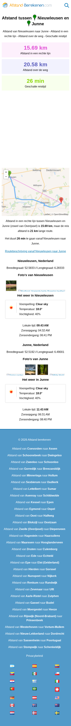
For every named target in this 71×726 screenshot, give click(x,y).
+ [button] (6, 172)
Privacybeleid (34, 655)
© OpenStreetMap (60, 214)
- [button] (6, 176)
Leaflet (47, 214)
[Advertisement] (35, 126)
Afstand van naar (34, 448)
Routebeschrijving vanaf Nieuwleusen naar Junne (35, 251)
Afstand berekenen (39, 439)
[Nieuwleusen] (11, 291)
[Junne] (15, 375)
